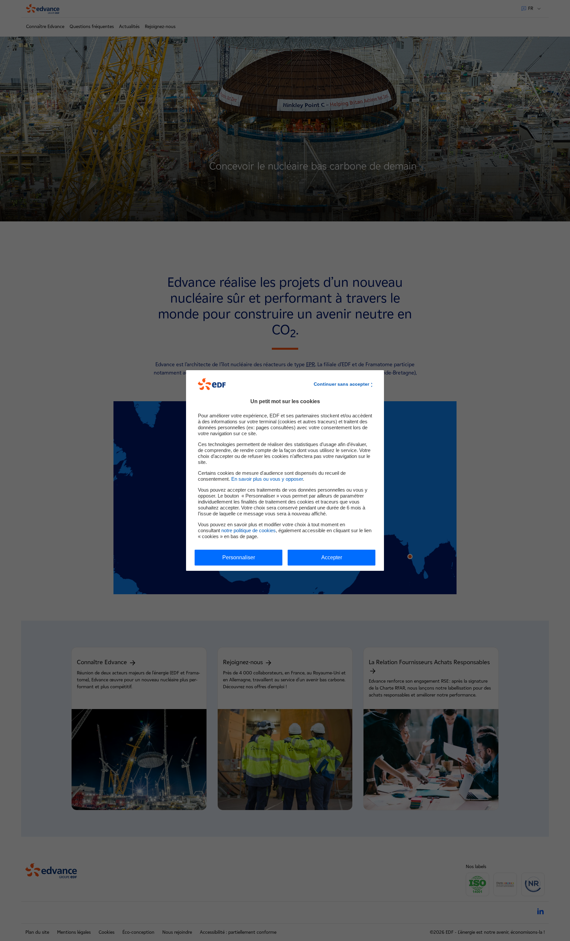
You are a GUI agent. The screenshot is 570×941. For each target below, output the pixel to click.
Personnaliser (238, 557)
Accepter (331, 557)
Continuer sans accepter (341, 384)
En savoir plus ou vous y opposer (267, 479)
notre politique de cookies (248, 530)
